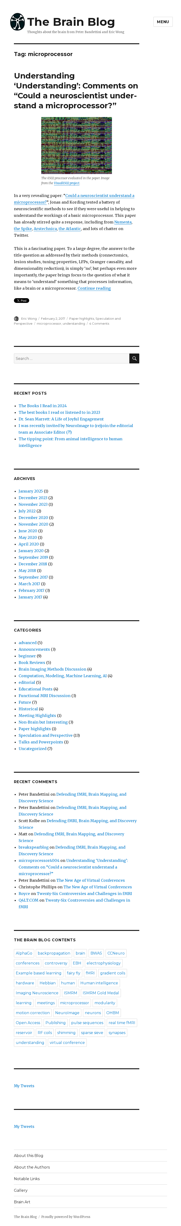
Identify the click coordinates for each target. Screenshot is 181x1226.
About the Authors (32, 1167)
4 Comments (99, 323)
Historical (28, 709)
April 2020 (29, 544)
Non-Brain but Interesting (43, 722)
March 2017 (29, 583)
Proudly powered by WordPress (65, 1217)
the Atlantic (70, 228)
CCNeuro (116, 953)
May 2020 (28, 537)
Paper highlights (81, 318)
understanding (74, 323)
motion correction (33, 1013)
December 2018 (33, 564)
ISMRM (70, 993)
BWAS (96, 953)
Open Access (28, 1023)
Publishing (55, 1023)
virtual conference (67, 1042)
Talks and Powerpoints (41, 742)
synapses (117, 1032)
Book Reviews (32, 662)
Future (25, 702)
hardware (25, 983)
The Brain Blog (71, 22)
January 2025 (31, 491)
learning (24, 1003)
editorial (27, 682)
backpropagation (54, 953)
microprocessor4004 (39, 860)
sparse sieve (92, 1032)
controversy (56, 963)
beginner (27, 656)
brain (80, 953)
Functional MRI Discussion (44, 695)
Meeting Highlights (37, 715)
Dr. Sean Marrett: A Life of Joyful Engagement (61, 419)
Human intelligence (99, 983)
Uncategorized (32, 748)
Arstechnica (45, 228)
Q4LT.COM (28, 900)
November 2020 (33, 524)
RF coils (45, 1032)
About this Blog (28, 1155)
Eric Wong (29, 318)
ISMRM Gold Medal (101, 993)
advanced (28, 642)
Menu (163, 22)
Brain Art (22, 1202)
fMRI (90, 973)
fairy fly (73, 973)
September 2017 (33, 577)
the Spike (23, 228)
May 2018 (27, 570)
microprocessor (49, 323)
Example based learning (39, 973)
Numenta (123, 222)
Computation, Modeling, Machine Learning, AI (63, 675)
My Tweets (24, 1085)
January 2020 (31, 550)
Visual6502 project (66, 183)
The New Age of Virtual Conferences (90, 880)
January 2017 (30, 597)
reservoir (24, 1032)
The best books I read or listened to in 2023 (59, 412)
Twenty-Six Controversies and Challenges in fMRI (84, 893)
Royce (24, 893)
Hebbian (48, 983)
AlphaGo (24, 953)
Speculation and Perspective (46, 735)
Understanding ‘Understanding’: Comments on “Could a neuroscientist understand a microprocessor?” (73, 867)
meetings (46, 1003)
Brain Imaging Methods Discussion (52, 669)
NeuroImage (67, 1013)
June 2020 (28, 530)
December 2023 (33, 497)
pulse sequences (87, 1023)
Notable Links (27, 1179)
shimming (66, 1032)
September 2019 (33, 557)
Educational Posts (36, 689)
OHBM (112, 1013)
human (68, 983)
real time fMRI (122, 1023)
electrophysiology (104, 963)
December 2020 (33, 517)
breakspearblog (34, 847)
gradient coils (112, 973)
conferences (27, 963)
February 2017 (31, 590)
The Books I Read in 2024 (43, 405)
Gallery (21, 1190)
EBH (77, 963)
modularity (105, 1003)
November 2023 (33, 504)
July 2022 (27, 511)
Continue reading (94, 288)
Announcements (34, 649)
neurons (93, 1013)
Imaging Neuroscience (37, 993)
